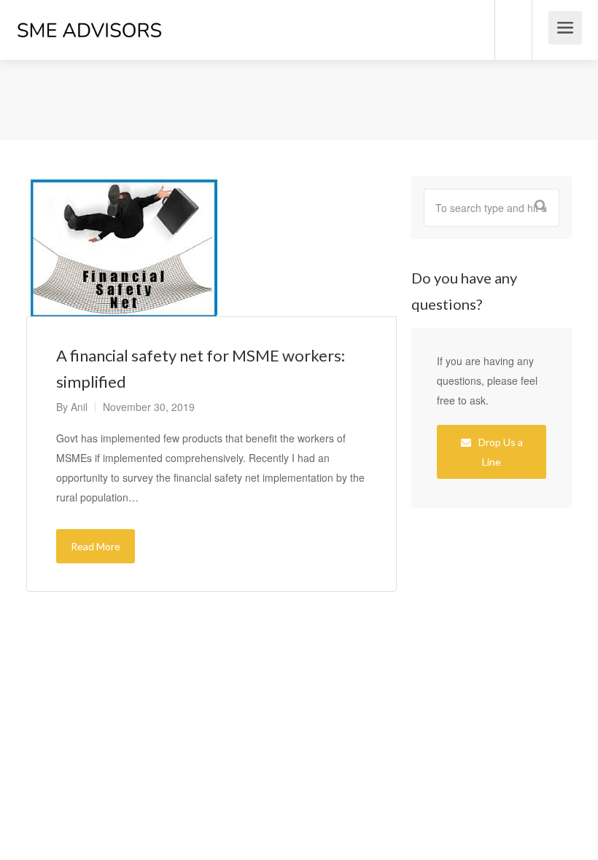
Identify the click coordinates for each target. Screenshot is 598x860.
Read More (95, 546)
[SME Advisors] (89, 13)
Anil (79, 406)
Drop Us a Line (499, 452)
